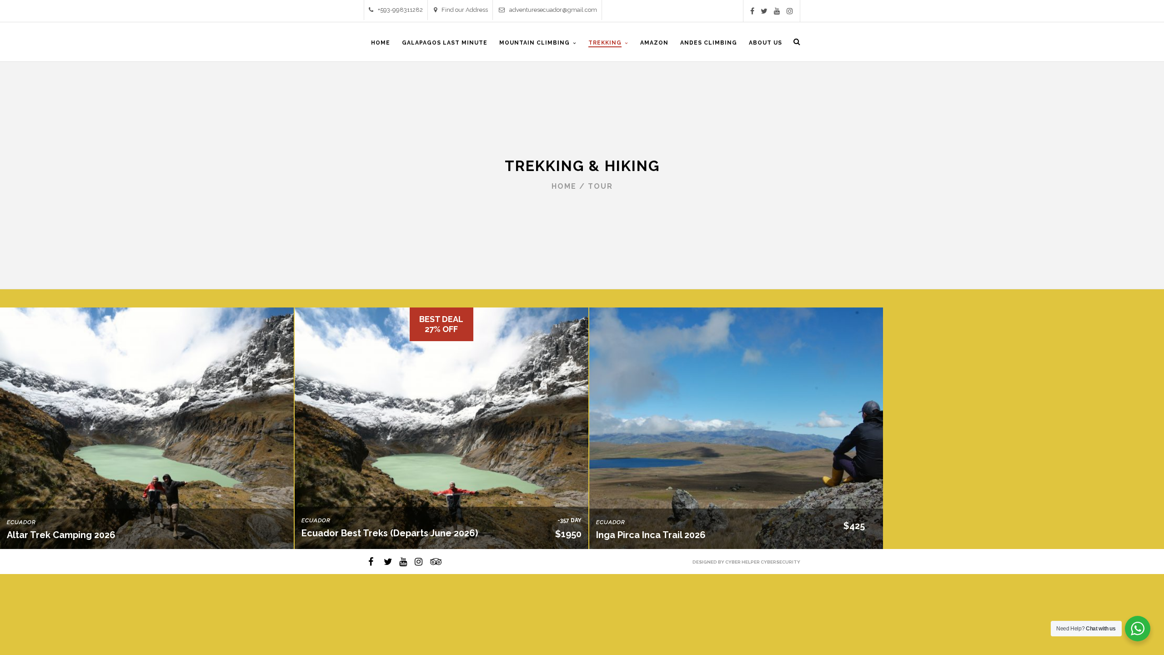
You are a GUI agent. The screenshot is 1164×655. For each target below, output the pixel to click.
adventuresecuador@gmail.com (553, 9)
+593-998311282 (400, 9)
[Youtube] (777, 10)
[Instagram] (790, 10)
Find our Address (465, 9)
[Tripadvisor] (430, 562)
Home (564, 186)
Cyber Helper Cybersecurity (762, 561)
